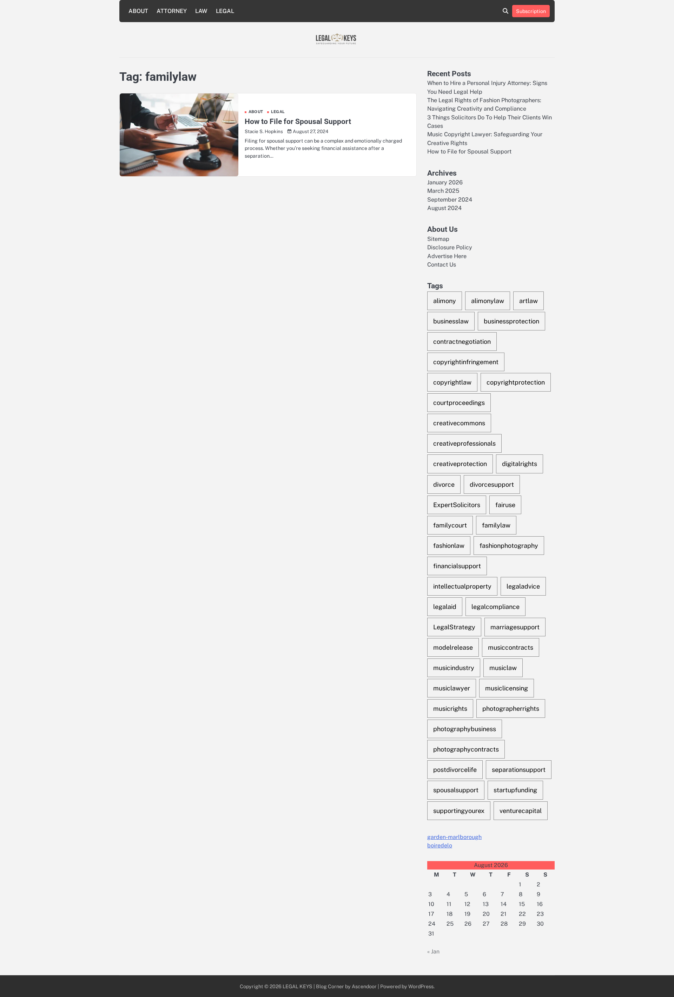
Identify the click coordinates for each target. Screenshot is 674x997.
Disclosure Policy (449, 247)
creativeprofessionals (464, 443)
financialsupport (457, 566)
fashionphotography (509, 545)
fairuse (505, 505)
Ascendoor (364, 986)
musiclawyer (451, 688)
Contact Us (441, 264)
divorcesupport (492, 484)
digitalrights (519, 463)
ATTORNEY (172, 11)
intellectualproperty (462, 586)
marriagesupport (515, 627)
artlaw (528, 300)
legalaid (444, 606)
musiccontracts (510, 647)
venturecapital (521, 810)
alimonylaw (487, 300)
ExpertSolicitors (456, 505)
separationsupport (519, 769)
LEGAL (225, 11)
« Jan (433, 951)
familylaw (496, 525)
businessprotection (511, 321)
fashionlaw (448, 545)
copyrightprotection (516, 382)
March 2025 (443, 191)
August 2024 (444, 208)
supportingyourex (458, 810)
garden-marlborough (454, 837)
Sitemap (438, 239)
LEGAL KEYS (297, 986)
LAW (201, 11)
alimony (444, 300)
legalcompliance (495, 606)
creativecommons (459, 423)
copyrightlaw (452, 382)
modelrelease (453, 647)
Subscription (531, 11)
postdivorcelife (455, 769)
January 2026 (445, 182)
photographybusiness (464, 729)
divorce (444, 484)
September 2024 (449, 199)
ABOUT (138, 11)
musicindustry (453, 667)
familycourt (450, 525)
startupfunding (515, 790)
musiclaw (503, 667)
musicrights (450, 708)
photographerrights (510, 708)
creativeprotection (460, 463)
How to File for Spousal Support (298, 121)
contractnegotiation (462, 341)
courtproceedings (459, 402)
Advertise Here (447, 256)
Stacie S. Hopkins (264, 131)
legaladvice (523, 586)
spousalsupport (455, 790)
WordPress (421, 986)
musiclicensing (506, 688)
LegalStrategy (454, 627)
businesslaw (451, 321)
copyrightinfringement (465, 362)
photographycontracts (466, 749)
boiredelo (439, 845)
